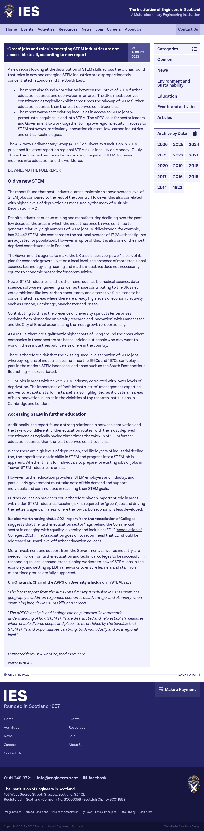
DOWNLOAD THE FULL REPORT (35, 170)
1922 (177, 187)
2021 (193, 155)
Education (167, 96)
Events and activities (176, 107)
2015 (193, 177)
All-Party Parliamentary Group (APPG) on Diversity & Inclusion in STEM (76, 144)
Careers (114, 29)
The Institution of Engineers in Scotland (59, 826)
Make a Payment (180, 689)
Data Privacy (127, 812)
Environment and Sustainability (173, 83)
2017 (161, 177)
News (87, 29)
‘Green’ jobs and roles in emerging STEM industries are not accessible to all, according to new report (63, 52)
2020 (162, 166)
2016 (178, 177)
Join (99, 29)
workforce (73, 160)
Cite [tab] (18, 674)
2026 (162, 144)
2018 (193, 166)
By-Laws (87, 812)
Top (188, 674)
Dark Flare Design (189, 826)
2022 (178, 155)
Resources (68, 29)
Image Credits (12, 812)
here (81, 654)
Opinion (164, 59)
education (41, 160)
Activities (46, 29)
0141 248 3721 (18, 778)
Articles (164, 117)
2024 (194, 144)
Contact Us (188, 29)
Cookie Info (145, 812)
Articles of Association (64, 812)
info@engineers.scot (57, 778)
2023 (162, 155)
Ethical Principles (105, 812)
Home (11, 29)
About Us (133, 29)
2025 (178, 144)
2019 (178, 166)
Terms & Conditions (36, 812)
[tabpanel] (102, 29)
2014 (162, 187)
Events (27, 29)
